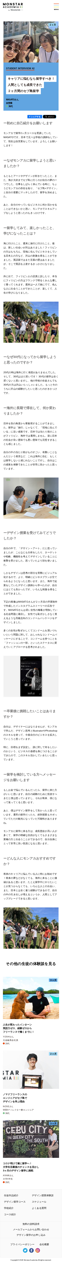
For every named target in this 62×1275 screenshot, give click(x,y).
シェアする (35, 117)
